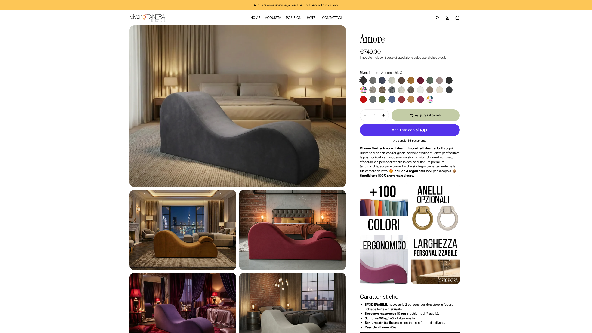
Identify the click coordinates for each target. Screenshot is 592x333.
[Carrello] (457, 18)
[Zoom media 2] (183, 230)
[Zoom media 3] (292, 230)
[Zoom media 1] (238, 106)
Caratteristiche (379, 296)
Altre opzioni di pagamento (409, 140)
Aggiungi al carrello (428, 115)
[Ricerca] (437, 18)
